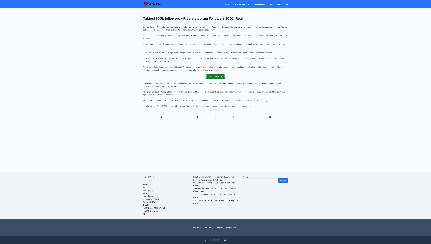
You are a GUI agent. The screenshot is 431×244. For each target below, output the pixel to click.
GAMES (146, 205)
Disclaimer (219, 227)
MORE (278, 4)
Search (246, 177)
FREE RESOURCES (259, 4)
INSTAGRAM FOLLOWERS (154, 208)
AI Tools (146, 193)
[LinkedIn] (270, 117)
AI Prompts (148, 190)
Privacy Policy (232, 227)
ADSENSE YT (149, 184)
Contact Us (197, 227)
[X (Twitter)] (197, 117)
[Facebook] (161, 117)
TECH (145, 214)
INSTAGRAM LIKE (150, 211)
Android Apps (149, 196)
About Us (208, 227)
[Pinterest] (234, 117)
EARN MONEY (149, 202)
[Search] (287, 4)
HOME (227, 4)
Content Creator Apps (240, 4)
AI (271, 4)
